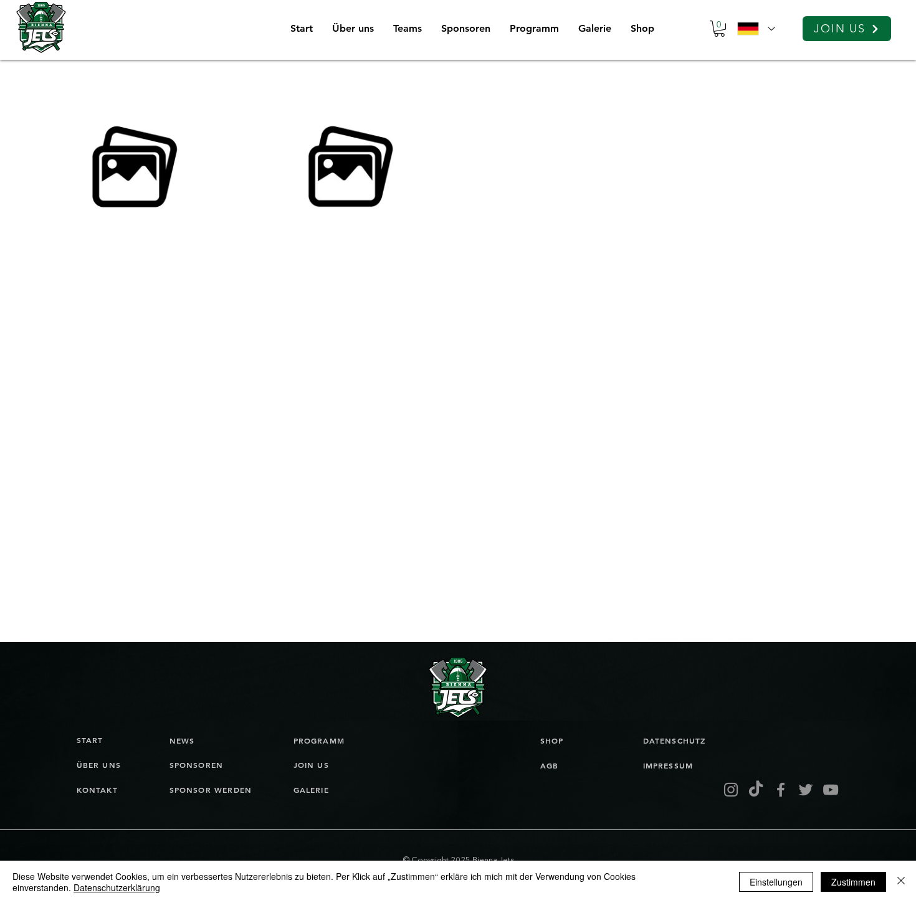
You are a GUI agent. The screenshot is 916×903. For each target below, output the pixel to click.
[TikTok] (756, 789)
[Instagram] (731, 789)
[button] (407, 28)
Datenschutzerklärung (117, 887)
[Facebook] (780, 789)
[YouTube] (830, 789)
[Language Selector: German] (755, 28)
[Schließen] (901, 882)
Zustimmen (853, 882)
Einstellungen (776, 882)
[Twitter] (805, 789)
